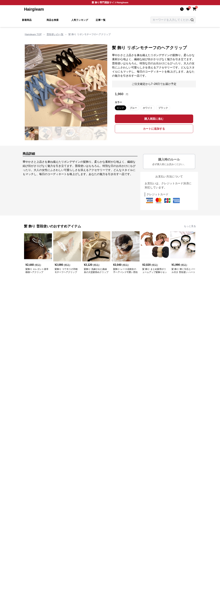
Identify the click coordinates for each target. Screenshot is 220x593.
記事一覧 (101, 20)
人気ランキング (79, 20)
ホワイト (147, 107)
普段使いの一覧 (55, 34)
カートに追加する (154, 128)
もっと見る (190, 226)
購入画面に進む (154, 118)
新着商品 (27, 20)
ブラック (163, 107)
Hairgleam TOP (33, 34)
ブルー (133, 107)
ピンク (120, 107)
